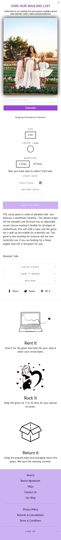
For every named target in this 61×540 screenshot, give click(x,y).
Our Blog (30, 497)
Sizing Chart (30, 267)
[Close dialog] (58, 2)
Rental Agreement (30, 480)
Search (30, 475)
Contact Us (30, 492)
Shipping (19, 117)
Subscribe (30, 108)
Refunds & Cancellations (30, 515)
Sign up (30, 531)
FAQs (30, 486)
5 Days (23, 164)
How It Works (30, 274)
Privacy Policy (30, 509)
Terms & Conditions (30, 520)
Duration (30, 158)
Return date (30, 189)
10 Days (37, 164)
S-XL (30, 135)
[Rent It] (30, 322)
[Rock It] (30, 377)
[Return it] (30, 432)
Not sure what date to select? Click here (30, 171)
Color (30, 143)
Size (30, 129)
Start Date (30, 176)
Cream (30, 149)
